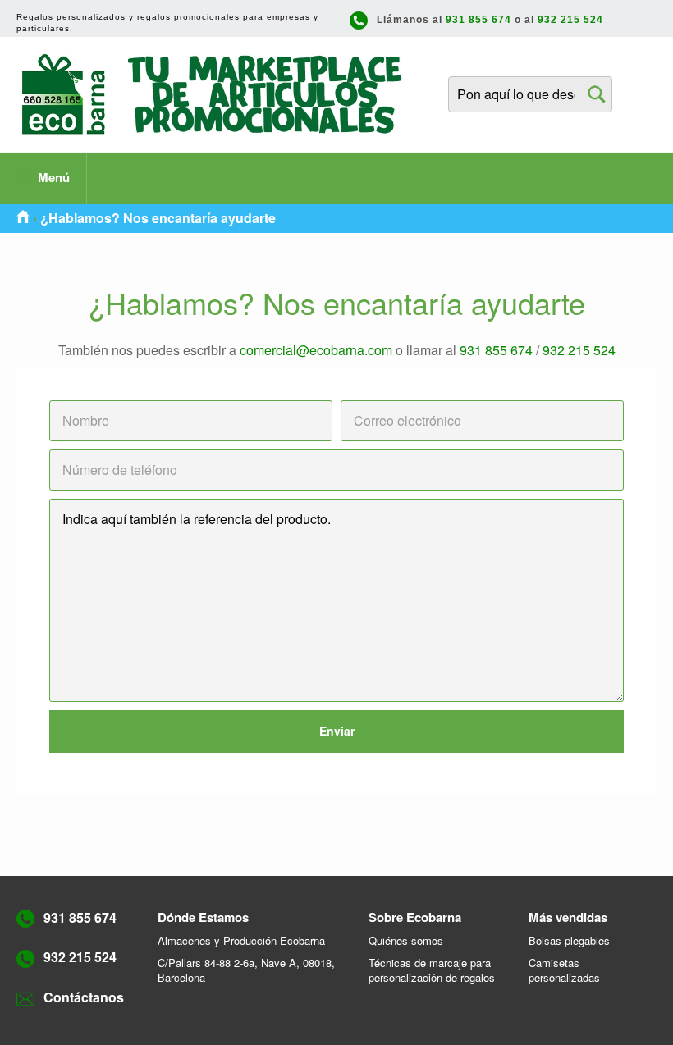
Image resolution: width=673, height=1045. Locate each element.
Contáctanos (83, 997)
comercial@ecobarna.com (316, 349)
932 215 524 (570, 19)
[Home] (23, 218)
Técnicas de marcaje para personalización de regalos (432, 970)
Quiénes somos (406, 940)
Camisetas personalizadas (564, 970)
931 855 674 (478, 19)
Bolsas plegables (569, 940)
